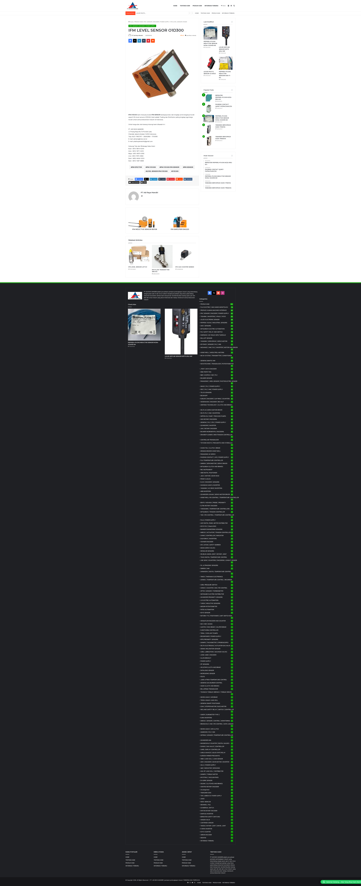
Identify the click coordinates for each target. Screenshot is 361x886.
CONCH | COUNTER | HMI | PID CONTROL (213, 588)
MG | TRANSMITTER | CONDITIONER (216, 355)
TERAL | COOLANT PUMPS (209, 633)
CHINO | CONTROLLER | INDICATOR (211, 535)
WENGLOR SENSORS (207, 551)
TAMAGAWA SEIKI (205, 792)
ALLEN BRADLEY (205, 658)
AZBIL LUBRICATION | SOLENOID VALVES (213, 652)
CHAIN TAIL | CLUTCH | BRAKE (210, 448)
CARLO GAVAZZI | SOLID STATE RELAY (212, 752)
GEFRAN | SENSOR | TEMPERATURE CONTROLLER (216, 735)
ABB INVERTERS (205, 491)
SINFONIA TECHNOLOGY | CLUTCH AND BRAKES (216, 405)
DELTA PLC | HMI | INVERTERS (210, 413)
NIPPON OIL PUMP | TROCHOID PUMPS (213, 416)
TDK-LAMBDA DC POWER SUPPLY (211, 795)
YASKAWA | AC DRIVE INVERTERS (211, 488)
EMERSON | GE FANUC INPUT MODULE (213, 335)
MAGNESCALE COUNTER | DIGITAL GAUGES (214, 743)
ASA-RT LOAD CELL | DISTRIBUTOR (211, 771)
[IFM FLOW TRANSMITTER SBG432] (162, 256)
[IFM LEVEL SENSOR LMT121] (138, 255)
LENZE (202, 798)
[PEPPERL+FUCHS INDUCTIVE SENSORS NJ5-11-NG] (226, 63)
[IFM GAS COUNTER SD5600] (185, 255)
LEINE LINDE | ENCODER (208, 655)
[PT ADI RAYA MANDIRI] (133, 5)
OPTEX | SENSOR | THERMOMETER (211, 591)
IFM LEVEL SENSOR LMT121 (137, 267)
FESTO (202, 676)
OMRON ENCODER (206, 835)
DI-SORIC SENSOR (206, 780)
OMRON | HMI (204, 568)
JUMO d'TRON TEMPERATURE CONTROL (213, 679)
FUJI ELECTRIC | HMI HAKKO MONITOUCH (214, 307)
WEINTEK (203, 838)
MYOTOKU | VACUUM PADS (209, 777)
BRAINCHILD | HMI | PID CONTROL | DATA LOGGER (216, 724)
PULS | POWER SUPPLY (208, 520)
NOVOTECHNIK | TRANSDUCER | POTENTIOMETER (216, 364)
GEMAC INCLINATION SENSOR (210, 648)
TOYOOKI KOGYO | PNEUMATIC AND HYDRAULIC (216, 443)
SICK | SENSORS (205, 326)
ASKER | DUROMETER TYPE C (210, 714)
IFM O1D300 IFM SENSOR (169, 167)
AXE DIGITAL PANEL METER (214, 523)
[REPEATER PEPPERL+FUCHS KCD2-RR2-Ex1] (209, 97)
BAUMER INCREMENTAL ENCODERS (212, 431)
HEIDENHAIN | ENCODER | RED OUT (212, 402)
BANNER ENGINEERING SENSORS (211, 529)
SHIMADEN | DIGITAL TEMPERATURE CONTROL (215, 571)
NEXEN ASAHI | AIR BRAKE (209, 697)
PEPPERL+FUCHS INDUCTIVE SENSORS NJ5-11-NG (151, 13)
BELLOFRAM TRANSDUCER (209, 689)
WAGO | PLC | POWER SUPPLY (210, 386)
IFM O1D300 (151, 167)
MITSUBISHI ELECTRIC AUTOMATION (212, 329)
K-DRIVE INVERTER (206, 828)
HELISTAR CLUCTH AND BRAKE (210, 667)
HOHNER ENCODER (206, 541)
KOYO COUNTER (205, 832)
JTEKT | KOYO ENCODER (208, 369)
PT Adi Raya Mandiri (137, 35)
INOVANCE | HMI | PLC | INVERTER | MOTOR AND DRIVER (219, 347)
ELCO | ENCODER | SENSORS (209, 482)
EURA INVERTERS (206, 717)
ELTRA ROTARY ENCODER (208, 505)
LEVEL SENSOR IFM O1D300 (157, 171)
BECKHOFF (203, 395)
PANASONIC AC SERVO (207, 454)
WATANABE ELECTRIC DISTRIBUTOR (212, 594)
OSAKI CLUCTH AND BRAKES (209, 686)
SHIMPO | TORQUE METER (209, 774)
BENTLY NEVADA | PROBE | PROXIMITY (213, 502)
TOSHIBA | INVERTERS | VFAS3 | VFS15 (213, 316)
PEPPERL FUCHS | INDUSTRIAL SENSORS (213, 322)
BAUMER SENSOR (206, 378)
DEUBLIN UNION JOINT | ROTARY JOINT (213, 554)
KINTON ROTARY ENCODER (208, 810)
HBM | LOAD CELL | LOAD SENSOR (211, 759)
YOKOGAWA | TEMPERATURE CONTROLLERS (215, 509)
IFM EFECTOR (137, 167)
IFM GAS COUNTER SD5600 (184, 267)
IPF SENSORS (204, 664)
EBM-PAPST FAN (205, 372)
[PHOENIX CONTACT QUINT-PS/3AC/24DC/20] (209, 108)
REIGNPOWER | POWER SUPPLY (210, 636)
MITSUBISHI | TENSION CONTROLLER (212, 512)
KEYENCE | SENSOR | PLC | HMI (210, 344)
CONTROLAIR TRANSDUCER (209, 440)
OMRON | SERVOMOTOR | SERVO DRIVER (213, 463)
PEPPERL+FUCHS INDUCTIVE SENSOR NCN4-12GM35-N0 (210, 43)
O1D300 (175, 171)
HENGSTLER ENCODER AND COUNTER (213, 621)
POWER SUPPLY (205, 661)
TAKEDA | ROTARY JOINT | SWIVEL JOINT (213, 825)
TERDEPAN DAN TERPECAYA (191, 880)
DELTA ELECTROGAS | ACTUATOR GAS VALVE (215, 645)
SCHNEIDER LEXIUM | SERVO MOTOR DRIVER (215, 494)
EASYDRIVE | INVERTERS (208, 538)
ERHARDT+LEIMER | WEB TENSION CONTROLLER (216, 434)
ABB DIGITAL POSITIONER (208, 473)
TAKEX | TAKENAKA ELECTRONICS (211, 576)
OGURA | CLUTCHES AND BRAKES (211, 783)
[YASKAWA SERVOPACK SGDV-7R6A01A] (209, 141)
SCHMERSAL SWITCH (207, 807)
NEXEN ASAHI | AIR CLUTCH (209, 729)
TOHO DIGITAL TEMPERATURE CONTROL (213, 557)
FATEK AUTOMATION (207, 609)
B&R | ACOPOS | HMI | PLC (208, 375)
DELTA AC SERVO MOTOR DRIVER (211, 410)
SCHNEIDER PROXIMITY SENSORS (211, 597)
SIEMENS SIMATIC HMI (207, 360)
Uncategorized (204, 789)
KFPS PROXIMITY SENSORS (209, 639)
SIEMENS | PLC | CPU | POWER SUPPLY (213, 422)
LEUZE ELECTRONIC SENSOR (209, 319)
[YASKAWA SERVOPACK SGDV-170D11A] (209, 129)
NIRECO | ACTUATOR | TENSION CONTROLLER (215, 532)
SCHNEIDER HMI (205, 740)
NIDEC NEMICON (205, 801)
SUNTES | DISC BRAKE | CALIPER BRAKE (213, 627)
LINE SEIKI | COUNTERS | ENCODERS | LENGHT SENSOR (218, 560)
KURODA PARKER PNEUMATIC (210, 755)
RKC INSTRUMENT (206, 469)
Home (131, 22)
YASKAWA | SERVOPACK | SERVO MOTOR (213, 341)
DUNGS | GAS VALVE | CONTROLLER (212, 746)
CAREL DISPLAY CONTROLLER (210, 749)
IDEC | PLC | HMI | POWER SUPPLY (211, 389)
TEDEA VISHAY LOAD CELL (209, 700)
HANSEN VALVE (205, 819)
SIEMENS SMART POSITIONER (210, 703)
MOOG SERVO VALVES (207, 548)
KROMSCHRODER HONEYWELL (210, 451)
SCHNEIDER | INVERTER (208, 425)
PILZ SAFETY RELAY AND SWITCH (211, 332)
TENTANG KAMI (185, 5)
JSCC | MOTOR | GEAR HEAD (209, 476)
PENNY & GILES (205, 479)
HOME (175, 5)
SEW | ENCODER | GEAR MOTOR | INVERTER (214, 762)
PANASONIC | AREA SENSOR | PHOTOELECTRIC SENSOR (218, 381)
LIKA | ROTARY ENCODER (208, 428)
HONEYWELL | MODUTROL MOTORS (212, 352)
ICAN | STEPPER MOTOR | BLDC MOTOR (213, 706)
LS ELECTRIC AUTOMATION (209, 600)
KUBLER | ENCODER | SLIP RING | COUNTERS (215, 398)
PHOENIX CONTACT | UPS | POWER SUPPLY (214, 457)
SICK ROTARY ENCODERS (208, 419)
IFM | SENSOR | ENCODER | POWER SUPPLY (157, 22)
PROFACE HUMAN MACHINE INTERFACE (213, 310)
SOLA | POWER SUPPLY (208, 765)
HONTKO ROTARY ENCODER (209, 786)
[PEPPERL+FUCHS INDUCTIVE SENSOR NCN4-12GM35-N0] (210, 33)
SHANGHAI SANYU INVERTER (210, 485)
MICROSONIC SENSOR (207, 673)
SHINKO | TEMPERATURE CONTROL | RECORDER (216, 579)
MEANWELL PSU (205, 804)
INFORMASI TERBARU (211, 5)
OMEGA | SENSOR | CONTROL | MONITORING (215, 721)
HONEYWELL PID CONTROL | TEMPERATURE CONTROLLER (219, 497)
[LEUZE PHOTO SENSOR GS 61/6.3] (210, 63)
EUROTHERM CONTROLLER (209, 630)
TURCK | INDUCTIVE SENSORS (210, 603)
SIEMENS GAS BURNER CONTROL (211, 683)
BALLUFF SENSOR (206, 338)
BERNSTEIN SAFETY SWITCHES (210, 816)
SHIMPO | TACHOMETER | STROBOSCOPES (214, 642)
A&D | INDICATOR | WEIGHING (210, 768)
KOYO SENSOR (205, 612)
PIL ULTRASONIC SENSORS (209, 565)
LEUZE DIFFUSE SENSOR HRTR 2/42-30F (224, 49)
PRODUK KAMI (197, 5)
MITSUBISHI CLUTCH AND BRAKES (211, 466)
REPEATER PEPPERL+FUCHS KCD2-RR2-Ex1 (223, 97)
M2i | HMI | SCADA (206, 624)
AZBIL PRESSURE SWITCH (208, 585)
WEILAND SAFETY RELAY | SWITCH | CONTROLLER (217, 709)
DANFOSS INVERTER (206, 813)
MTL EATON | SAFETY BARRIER (210, 545)
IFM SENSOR (188, 167)
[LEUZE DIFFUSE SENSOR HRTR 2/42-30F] (226, 35)
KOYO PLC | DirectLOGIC (208, 526)
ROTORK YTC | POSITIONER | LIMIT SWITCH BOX (216, 616)
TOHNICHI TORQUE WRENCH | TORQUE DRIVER (216, 692)
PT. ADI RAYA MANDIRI (156, 880)
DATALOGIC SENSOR (207, 670)
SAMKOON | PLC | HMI (207, 732)
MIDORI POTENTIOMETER (208, 606)
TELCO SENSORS (206, 392)
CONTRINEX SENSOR (206, 822)
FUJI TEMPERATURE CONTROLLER (211, 460)
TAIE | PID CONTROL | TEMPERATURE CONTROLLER (217, 515)
